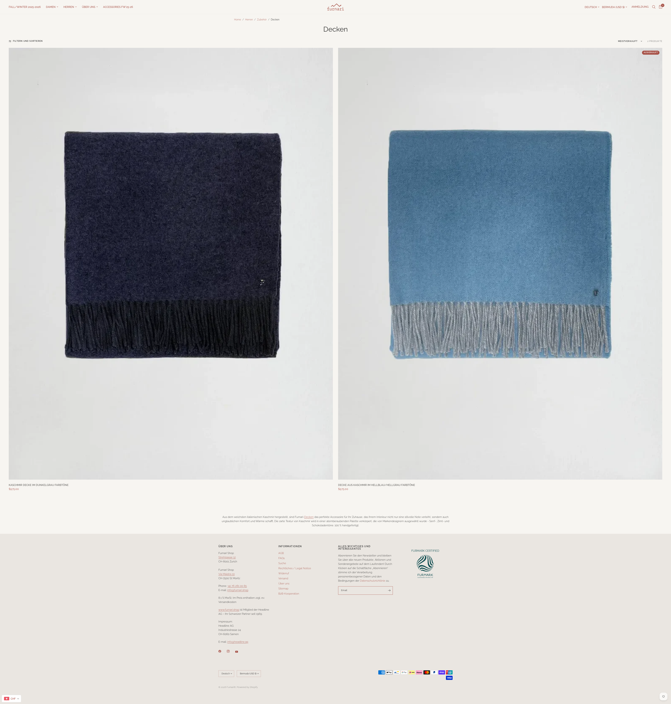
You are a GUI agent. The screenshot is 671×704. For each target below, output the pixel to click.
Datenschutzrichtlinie (372, 580)
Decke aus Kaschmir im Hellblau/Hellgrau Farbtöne (376, 485)
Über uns (88, 7)
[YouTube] (239, 651)
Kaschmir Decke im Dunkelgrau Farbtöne (38, 485)
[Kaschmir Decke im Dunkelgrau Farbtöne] (171, 264)
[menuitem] (26, 7)
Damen (51, 7)
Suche (282, 563)
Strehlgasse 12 (227, 557)
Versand (283, 578)
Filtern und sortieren (28, 41)
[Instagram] (231, 651)
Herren (68, 7)
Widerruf (283, 573)
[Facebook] (222, 651)
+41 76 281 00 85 (237, 586)
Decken (309, 517)
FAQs (281, 558)
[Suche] (653, 7)
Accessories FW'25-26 (118, 7)
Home (237, 19)
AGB (281, 553)
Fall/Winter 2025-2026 (25, 7)
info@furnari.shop (237, 590)
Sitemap (283, 588)
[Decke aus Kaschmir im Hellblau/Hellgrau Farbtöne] (500, 264)
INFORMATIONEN (290, 546)
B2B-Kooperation (288, 593)
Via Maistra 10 (226, 574)
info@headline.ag (237, 641)
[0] (659, 7)
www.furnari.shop (228, 609)
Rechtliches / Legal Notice (294, 568)
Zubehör (262, 19)
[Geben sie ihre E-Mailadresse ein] (389, 590)
